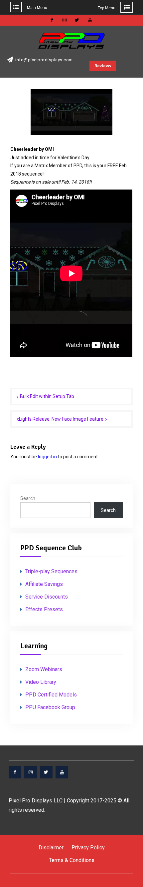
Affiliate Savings (44, 584)
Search (27, 498)
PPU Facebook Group (50, 707)
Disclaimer (51, 847)
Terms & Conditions (71, 860)
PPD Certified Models (51, 694)
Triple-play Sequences (51, 571)
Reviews (102, 66)
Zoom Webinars (43, 669)
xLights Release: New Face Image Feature (60, 419)
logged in (47, 456)
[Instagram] (30, 772)
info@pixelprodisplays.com (44, 60)
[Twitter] (46, 772)
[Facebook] (15, 772)
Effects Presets (44, 609)
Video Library (40, 682)
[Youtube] (62, 772)
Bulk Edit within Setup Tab (47, 396)
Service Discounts (46, 597)
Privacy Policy (88, 847)
